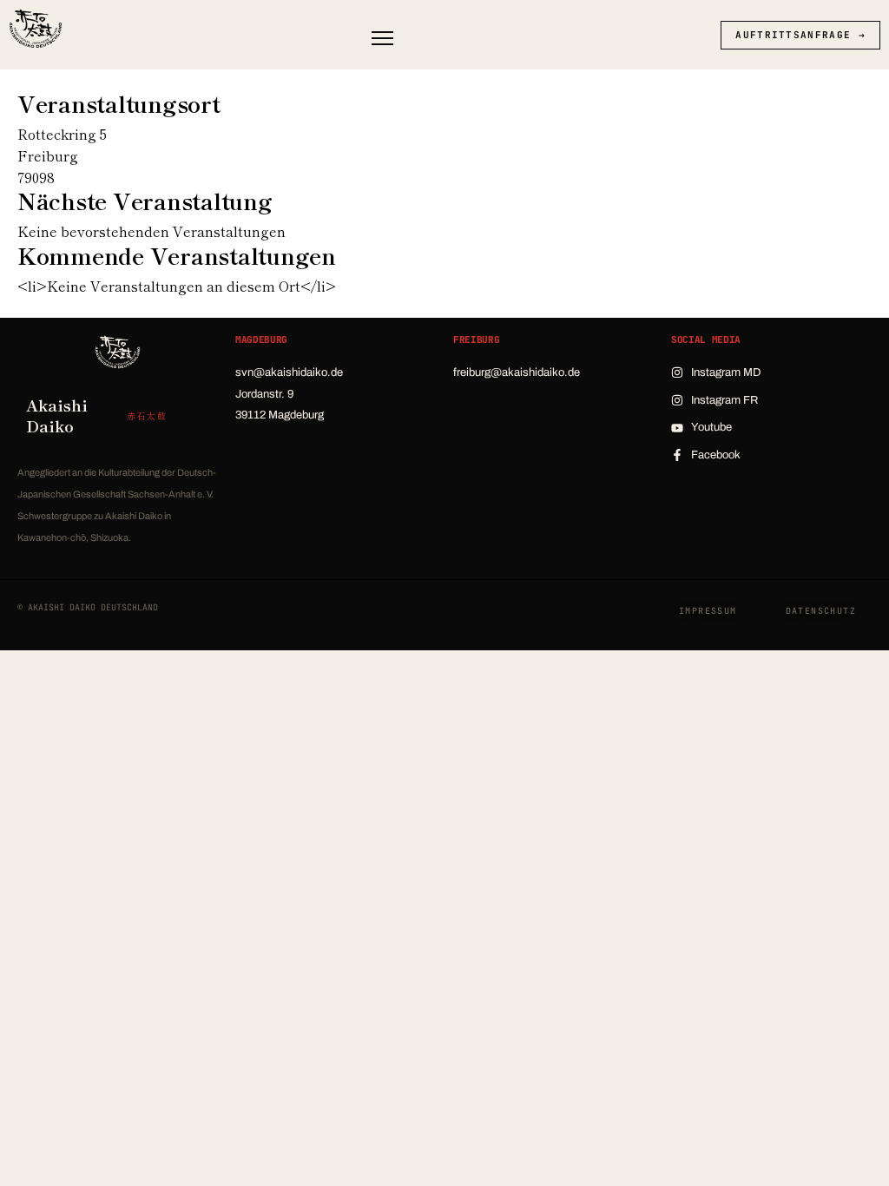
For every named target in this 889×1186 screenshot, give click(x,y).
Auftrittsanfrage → (800, 35)
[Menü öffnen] (382, 38)
